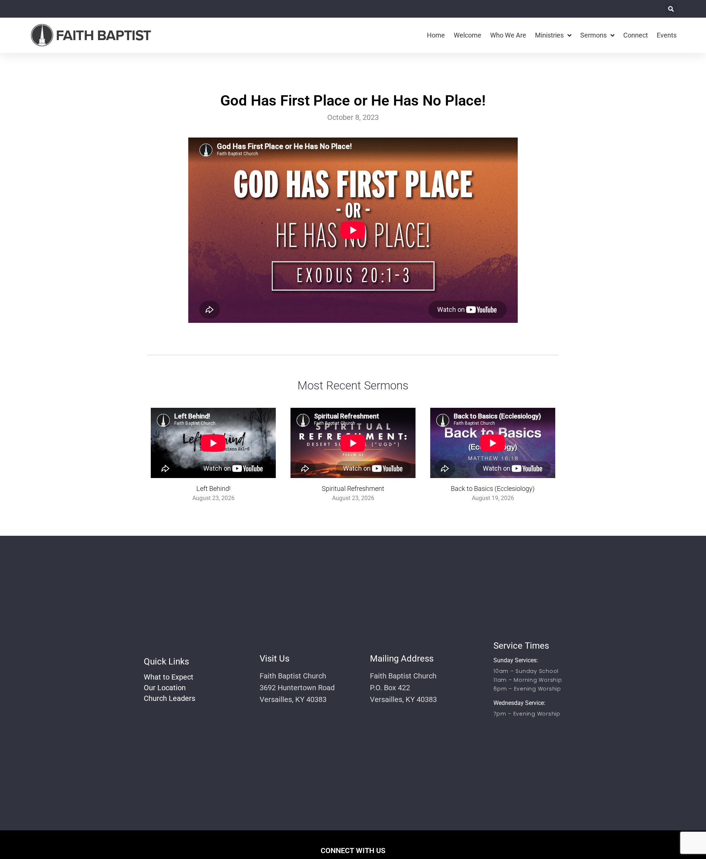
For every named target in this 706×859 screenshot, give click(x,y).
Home (436, 35)
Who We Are (508, 35)
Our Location (165, 687)
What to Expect (168, 677)
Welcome (467, 35)
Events (667, 35)
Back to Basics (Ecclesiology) (493, 488)
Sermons (593, 35)
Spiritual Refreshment (353, 488)
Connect (635, 35)
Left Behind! (213, 488)
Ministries (549, 35)
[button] (671, 9)
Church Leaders (169, 698)
